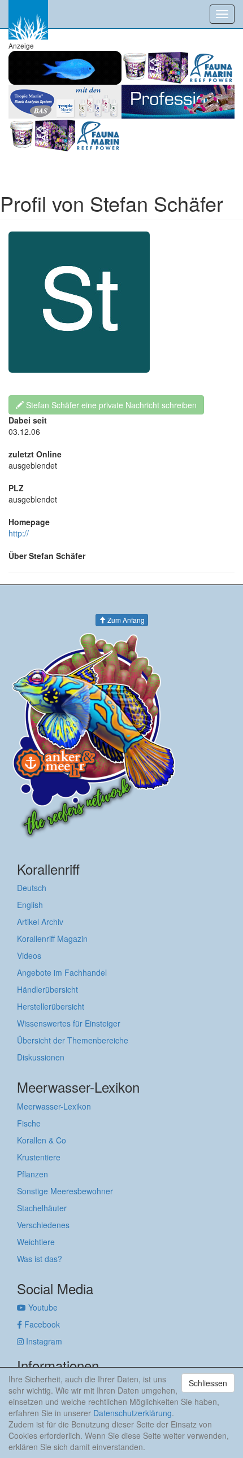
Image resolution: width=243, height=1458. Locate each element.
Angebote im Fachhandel (62, 972)
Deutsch (31, 887)
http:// (18, 533)
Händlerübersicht (47, 989)
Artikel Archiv (40, 921)
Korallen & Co (41, 1140)
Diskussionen (40, 1057)
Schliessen (208, 1383)
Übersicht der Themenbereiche (72, 1040)
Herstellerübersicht (50, 1006)
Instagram (43, 1341)
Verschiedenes (43, 1224)
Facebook (41, 1324)
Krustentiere (38, 1157)
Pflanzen (32, 1174)
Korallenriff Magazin (52, 938)
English (30, 904)
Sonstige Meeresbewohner (65, 1191)
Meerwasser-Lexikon (54, 1106)
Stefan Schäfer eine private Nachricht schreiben (110, 405)
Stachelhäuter (42, 1207)
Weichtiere (36, 1241)
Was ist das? (39, 1258)
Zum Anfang (125, 620)
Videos (29, 955)
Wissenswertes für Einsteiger (68, 1023)
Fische (29, 1123)
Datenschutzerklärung (132, 1412)
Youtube (42, 1307)
